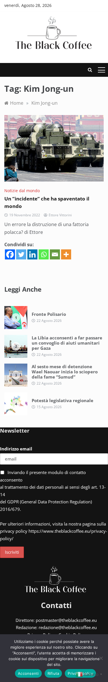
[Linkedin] (32, 254)
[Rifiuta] (101, 658)
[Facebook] (10, 254)
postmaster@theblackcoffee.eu (66, 620)
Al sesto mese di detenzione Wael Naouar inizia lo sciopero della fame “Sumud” (65, 372)
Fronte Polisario (49, 314)
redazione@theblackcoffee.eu (68, 627)
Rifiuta (53, 673)
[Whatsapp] (44, 254)
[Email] (55, 254)
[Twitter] (21, 254)
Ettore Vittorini (60, 215)
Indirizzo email (16, 449)
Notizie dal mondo (22, 190)
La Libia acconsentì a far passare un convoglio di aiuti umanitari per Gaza (67, 343)
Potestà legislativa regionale (62, 400)
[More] (66, 254)
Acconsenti (28, 673)
